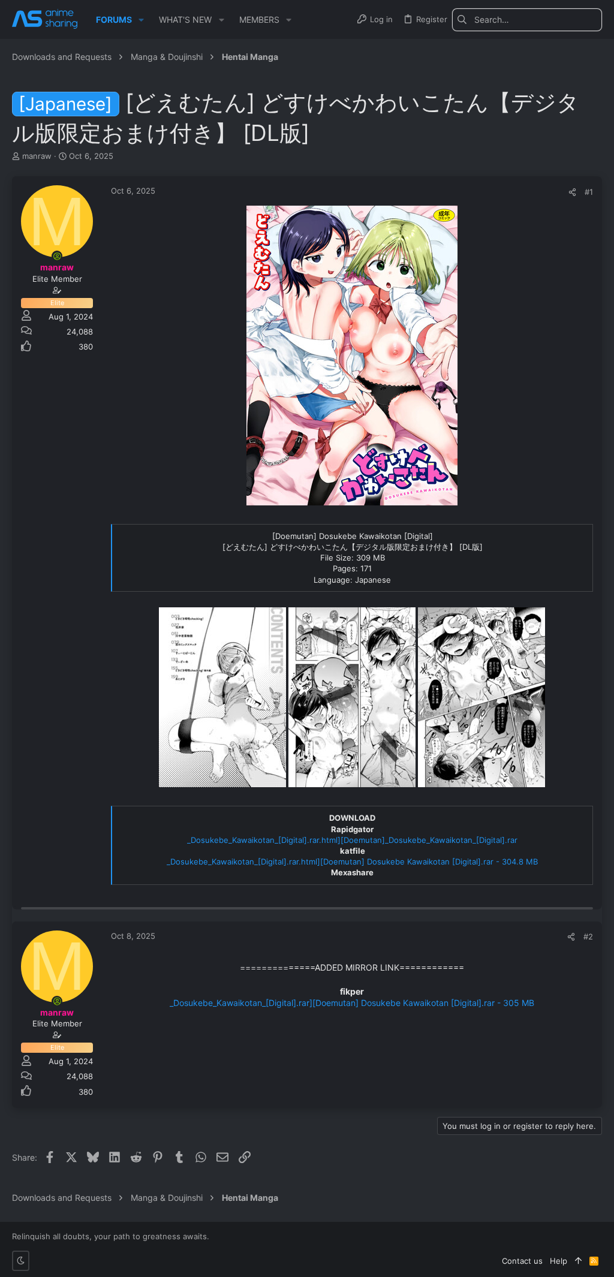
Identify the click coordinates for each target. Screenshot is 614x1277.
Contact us (522, 1261)
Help (558, 1261)
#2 (588, 936)
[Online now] (57, 256)
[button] (141, 20)
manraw (37, 156)
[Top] (578, 1261)
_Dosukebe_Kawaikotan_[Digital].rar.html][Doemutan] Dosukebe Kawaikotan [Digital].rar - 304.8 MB (352, 861)
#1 (589, 192)
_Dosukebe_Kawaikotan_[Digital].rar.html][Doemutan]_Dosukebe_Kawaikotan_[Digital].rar (352, 840)
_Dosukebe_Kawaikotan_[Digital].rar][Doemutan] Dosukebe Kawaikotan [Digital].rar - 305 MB (352, 1003)
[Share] (572, 192)
